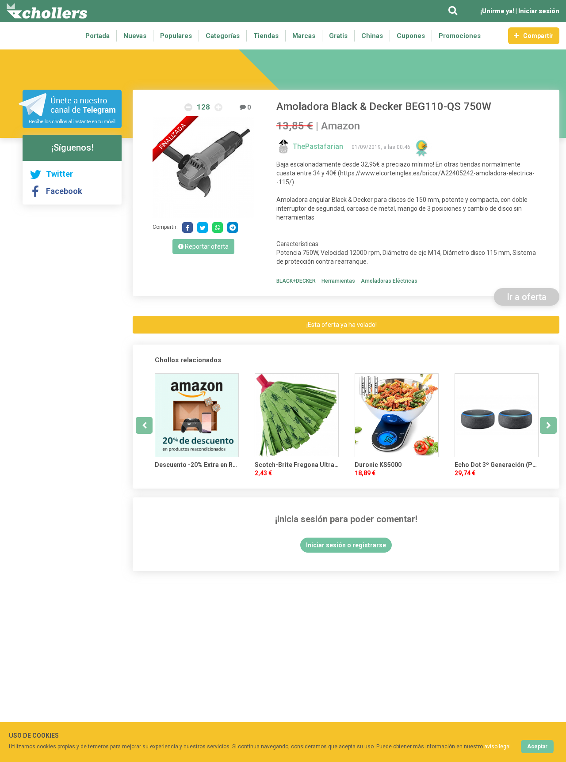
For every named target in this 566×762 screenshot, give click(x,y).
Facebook (64, 191)
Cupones (411, 36)
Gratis (338, 36)
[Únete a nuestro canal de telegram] (70, 109)
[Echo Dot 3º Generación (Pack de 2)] (497, 415)
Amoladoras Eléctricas (389, 281)
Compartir (538, 35)
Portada (97, 36)
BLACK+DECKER (296, 281)
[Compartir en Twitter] (202, 227)
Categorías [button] (223, 36)
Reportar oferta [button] (206, 246)
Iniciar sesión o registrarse (346, 545)
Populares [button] (176, 36)
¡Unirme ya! (497, 11)
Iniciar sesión (538, 11)
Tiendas (266, 36)
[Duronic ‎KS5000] (397, 415)
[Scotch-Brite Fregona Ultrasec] (297, 415)
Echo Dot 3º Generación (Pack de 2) (497, 464)
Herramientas (338, 281)
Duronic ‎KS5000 (378, 464)
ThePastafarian (319, 146)
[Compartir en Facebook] (187, 227)
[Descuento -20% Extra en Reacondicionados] (197, 415)
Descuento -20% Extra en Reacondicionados (197, 464)
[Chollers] (47, 11)
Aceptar (537, 746)
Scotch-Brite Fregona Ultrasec (297, 464)
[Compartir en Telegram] (232, 227)
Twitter (59, 173)
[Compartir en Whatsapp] (217, 227)
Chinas (372, 36)
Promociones (460, 36)
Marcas (303, 36)
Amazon (340, 126)
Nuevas (134, 36)
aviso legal (497, 746)
